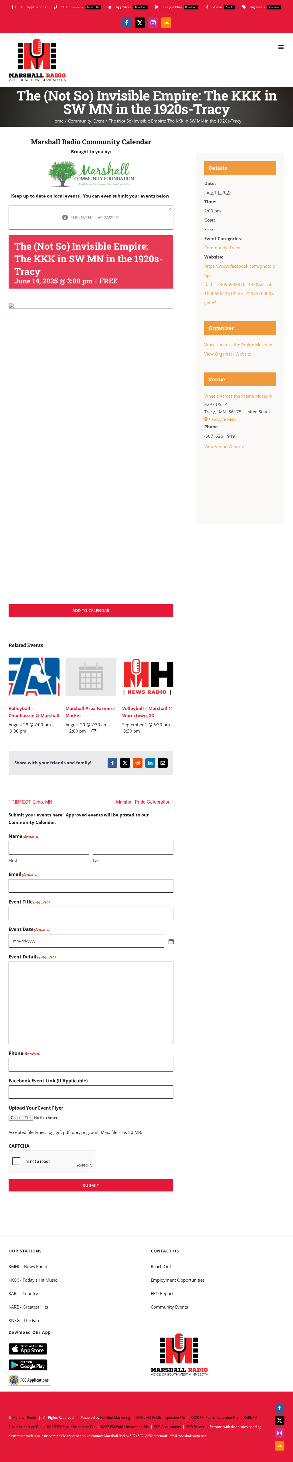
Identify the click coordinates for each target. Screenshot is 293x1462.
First (13, 860)
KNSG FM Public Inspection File (71, 1426)
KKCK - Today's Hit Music (33, 1280)
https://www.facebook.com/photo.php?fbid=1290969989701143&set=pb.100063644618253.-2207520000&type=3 (240, 284)
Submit (91, 1185)
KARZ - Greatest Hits (28, 1307)
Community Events (169, 1307)
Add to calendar (90, 610)
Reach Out (161, 1266)
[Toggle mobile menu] (281, 47)
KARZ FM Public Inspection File (125, 1426)
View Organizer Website (227, 354)
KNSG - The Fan (24, 1320)
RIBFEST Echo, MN (31, 801)
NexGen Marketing (115, 1417)
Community (215, 247)
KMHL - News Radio (28, 1266)
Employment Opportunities (178, 1280)
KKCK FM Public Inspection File (214, 1417)
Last (97, 860)
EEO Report (162, 1293)
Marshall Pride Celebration (143, 801)
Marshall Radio (24, 1417)
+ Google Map (222, 419)
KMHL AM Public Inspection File (160, 1417)
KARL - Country (23, 1293)
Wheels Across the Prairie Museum (238, 345)
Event (235, 247)
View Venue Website (224, 446)
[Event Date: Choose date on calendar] (170, 941)
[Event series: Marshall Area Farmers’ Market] (94, 730)
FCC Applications (167, 1426)
